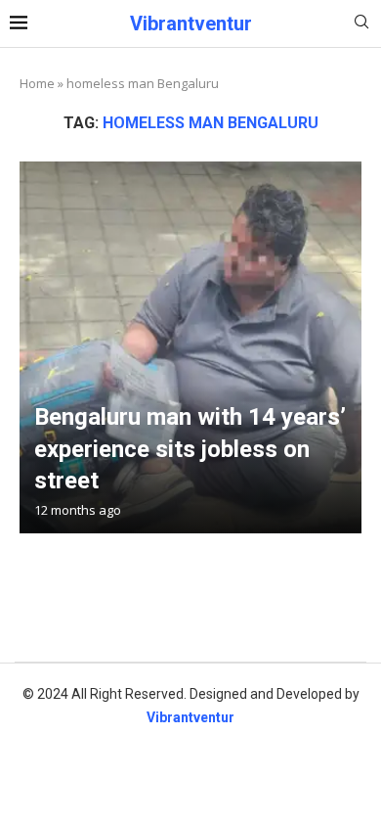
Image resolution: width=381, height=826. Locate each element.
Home (37, 83)
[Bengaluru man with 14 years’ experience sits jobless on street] (190, 347)
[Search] (361, 24)
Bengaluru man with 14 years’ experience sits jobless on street (190, 448)
